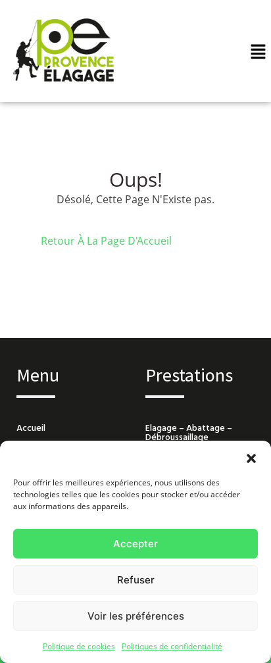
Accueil (30, 428)
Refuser (136, 580)
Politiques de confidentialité (172, 646)
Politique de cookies (79, 646)
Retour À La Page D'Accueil (106, 240)
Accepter (135, 543)
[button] (251, 457)
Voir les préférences (135, 616)
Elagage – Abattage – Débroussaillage (188, 433)
